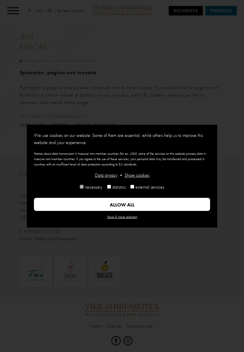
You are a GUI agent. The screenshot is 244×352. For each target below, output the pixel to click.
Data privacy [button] (106, 175)
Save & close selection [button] (122, 216)
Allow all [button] (122, 205)
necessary (93, 187)
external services (149, 187)
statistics (119, 187)
